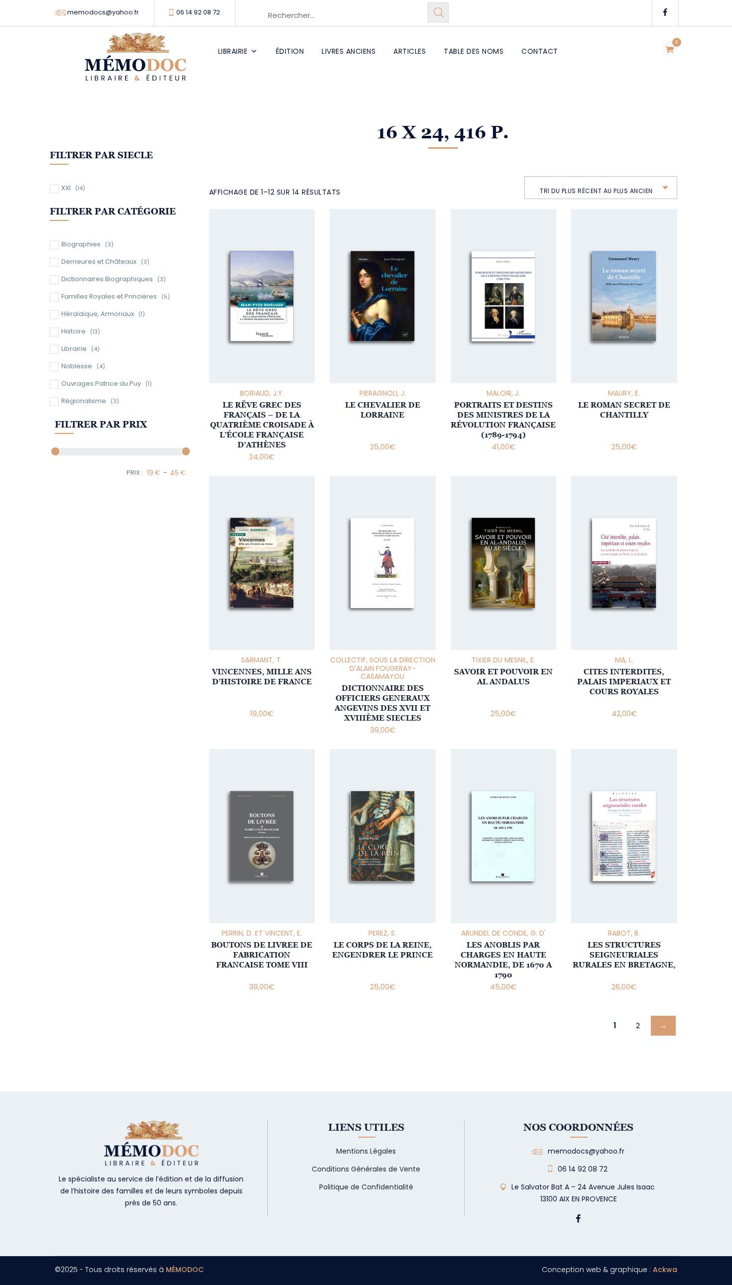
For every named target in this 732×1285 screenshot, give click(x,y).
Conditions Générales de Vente (366, 1169)
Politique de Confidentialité (366, 1187)
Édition (290, 51)
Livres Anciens (348, 51)
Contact (539, 51)
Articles (409, 51)
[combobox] (600, 187)
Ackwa (665, 1270)
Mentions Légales (366, 1151)
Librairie (233, 51)
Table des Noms (473, 51)
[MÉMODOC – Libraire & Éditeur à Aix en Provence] (135, 62)
